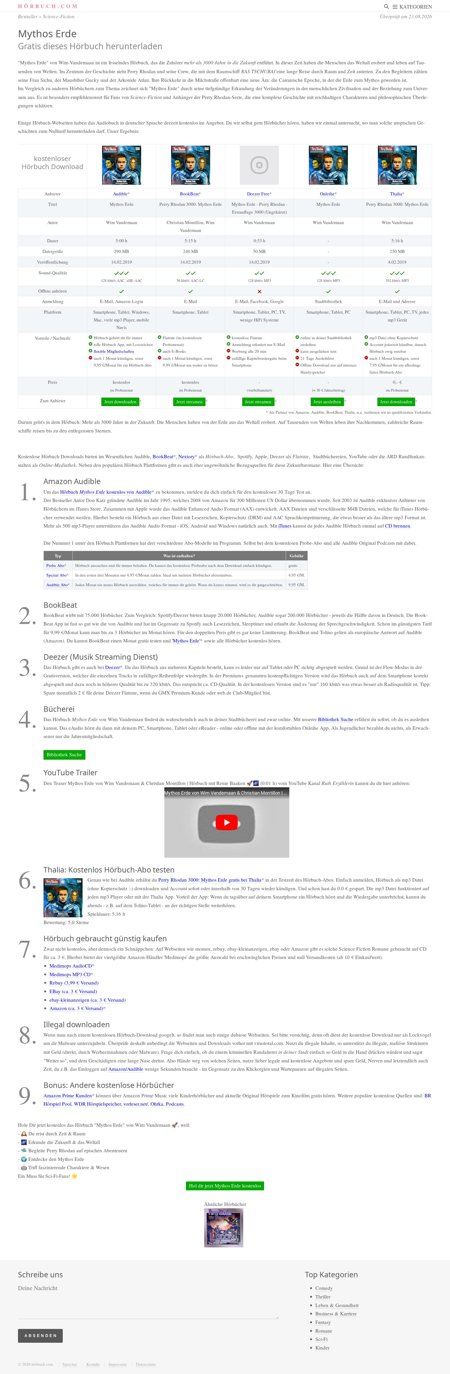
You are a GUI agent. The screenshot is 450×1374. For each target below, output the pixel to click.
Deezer (112, 667)
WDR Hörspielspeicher (97, 1103)
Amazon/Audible (125, 1069)
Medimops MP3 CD (70, 974)
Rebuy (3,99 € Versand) (73, 982)
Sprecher (70, 1364)
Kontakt (92, 1364)
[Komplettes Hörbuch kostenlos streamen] (121, 165)
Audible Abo (57, 584)
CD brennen (397, 525)
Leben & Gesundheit (337, 1305)
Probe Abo (55, 565)
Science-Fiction (58, 16)
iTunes (284, 525)
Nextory (186, 456)
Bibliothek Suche (335, 719)
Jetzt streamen (189, 402)
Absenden (41, 1335)
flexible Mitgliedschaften (114, 351)
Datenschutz (146, 1364)
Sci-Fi (321, 1339)
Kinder (322, 1347)
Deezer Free (258, 194)
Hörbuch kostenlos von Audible (106, 491)
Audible (120, 194)
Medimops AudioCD (70, 965)
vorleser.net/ (135, 1103)
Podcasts (175, 1103)
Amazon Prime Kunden (67, 1095)
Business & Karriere (336, 1313)
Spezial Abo (56, 575)
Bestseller (28, 16)
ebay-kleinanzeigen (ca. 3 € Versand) (87, 1000)
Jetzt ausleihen (327, 402)
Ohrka (157, 1103)
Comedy (324, 1288)
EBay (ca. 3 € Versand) (73, 991)
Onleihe (327, 194)
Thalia (396, 194)
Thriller (322, 1296)
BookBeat (189, 194)
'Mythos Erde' (186, 640)
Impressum (118, 1364)
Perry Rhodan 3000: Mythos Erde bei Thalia (209, 879)
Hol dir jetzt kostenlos (225, 1185)
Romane (323, 1330)
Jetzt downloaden (120, 402)
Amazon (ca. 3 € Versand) (76, 1008)
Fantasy (323, 1322)
